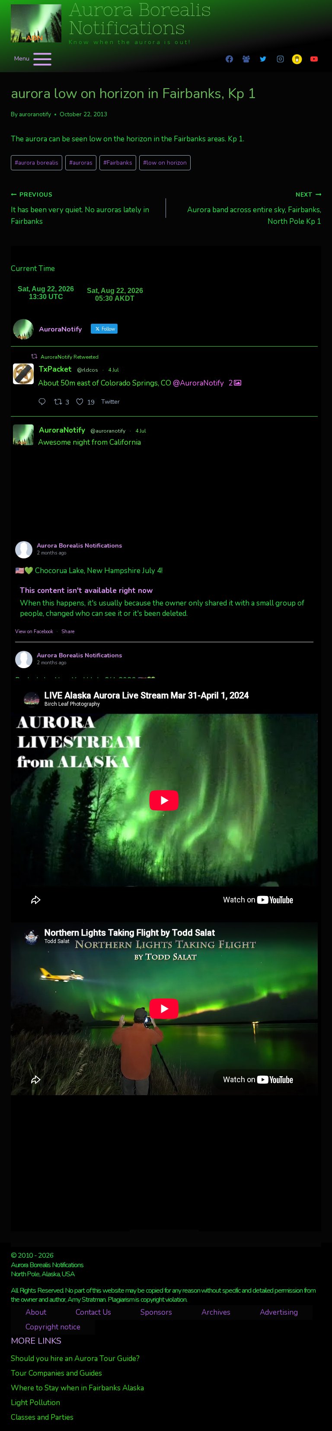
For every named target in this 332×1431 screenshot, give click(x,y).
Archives (215, 1312)
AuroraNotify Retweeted (70, 357)
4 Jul (113, 370)
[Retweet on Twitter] (34, 356)
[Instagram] (280, 59)
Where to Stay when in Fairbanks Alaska (77, 1388)
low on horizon (165, 163)
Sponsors (156, 1312)
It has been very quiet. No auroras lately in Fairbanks (80, 208)
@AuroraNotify (198, 383)
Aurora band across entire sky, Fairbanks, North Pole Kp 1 (254, 208)
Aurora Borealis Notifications (79, 546)
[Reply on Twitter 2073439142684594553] (44, 402)
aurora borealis (36, 163)
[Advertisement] (164, 1162)
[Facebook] (229, 59)
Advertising (279, 1312)
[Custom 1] (297, 59)
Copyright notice (53, 1327)
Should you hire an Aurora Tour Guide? (75, 1359)
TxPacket (55, 369)
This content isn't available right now (86, 591)
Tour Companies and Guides (56, 1373)
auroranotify (35, 114)
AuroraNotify (62, 430)
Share (67, 631)
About (36, 1312)
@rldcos (87, 370)
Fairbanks (117, 163)
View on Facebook (34, 631)
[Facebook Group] (246, 59)
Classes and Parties (42, 1417)
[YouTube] (313, 59)
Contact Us (93, 1312)
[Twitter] (263, 59)
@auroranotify (107, 430)
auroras (81, 163)
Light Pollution (35, 1403)
